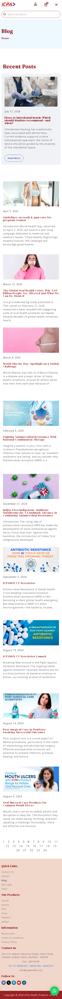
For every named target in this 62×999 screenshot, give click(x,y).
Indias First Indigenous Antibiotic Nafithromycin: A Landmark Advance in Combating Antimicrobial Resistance (30, 512)
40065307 (48, 965)
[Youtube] (19, 983)
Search (5, 14)
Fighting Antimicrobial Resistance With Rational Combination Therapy (29, 438)
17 (41, 846)
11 (56, 841)
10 (49, 841)
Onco (4, 913)
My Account (8, 933)
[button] (56, 4)
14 (21, 846)
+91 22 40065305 (17, 965)
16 (34, 846)
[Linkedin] (14, 983)
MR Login (7, 884)
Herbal (5, 921)
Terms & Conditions (13, 937)
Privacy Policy (9, 942)
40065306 (35, 965)
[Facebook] (4, 983)
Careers (6, 876)
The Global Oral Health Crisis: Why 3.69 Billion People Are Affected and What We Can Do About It (31, 293)
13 (14, 846)
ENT (4, 909)
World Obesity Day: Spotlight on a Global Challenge (31, 365)
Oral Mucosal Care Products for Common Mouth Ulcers (25, 804)
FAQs (4, 888)
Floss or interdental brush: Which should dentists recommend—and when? (28, 120)
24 (45, 850)
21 (25, 850)
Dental (5, 900)
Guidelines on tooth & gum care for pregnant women (27, 218)
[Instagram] (24, 983)
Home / (6, 38)
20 (18, 850)
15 (27, 846)
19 (55, 846)
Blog (4, 880)
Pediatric (6, 917)
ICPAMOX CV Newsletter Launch (24, 656)
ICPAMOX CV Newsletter (19, 583)
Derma (5, 904)
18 (48, 846)
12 (7, 846)
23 (38, 850)
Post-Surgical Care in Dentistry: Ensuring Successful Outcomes (25, 731)
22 (31, 850)
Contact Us (8, 871)
